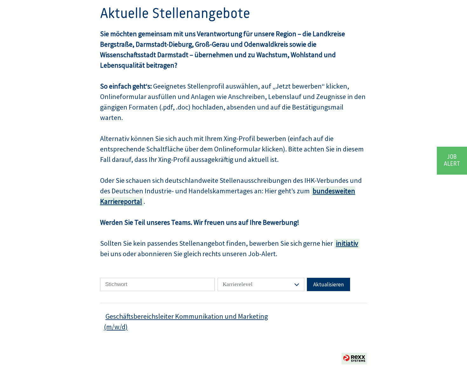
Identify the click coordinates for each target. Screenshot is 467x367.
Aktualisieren (328, 284)
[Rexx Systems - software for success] (354, 358)
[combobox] (261, 284)
